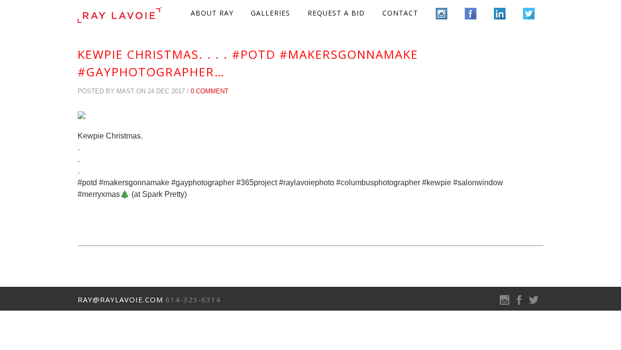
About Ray (212, 13)
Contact (400, 13)
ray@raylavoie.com (120, 299)
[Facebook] (519, 302)
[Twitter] (534, 302)
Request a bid (336, 13)
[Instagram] (504, 302)
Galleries (270, 13)
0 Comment (210, 91)
